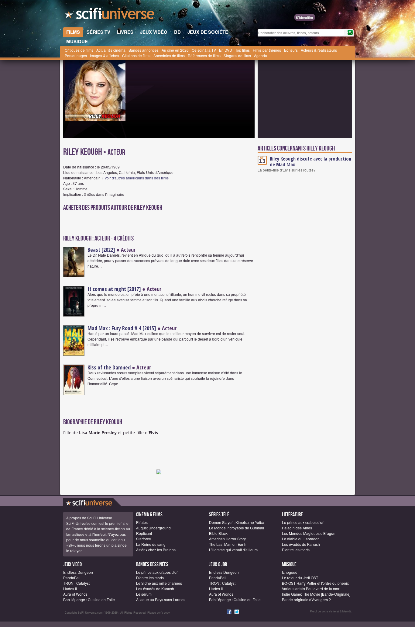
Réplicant (144, 533)
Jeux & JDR (218, 564)
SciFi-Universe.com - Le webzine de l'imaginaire (110, 15)
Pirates (142, 522)
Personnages (76, 55)
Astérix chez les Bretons (156, 549)
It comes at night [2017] (114, 289)
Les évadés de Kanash (301, 544)
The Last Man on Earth (227, 544)
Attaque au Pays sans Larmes (160, 599)
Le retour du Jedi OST (300, 577)
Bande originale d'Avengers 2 (306, 599)
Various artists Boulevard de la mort (311, 588)
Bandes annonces (144, 50)
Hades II (70, 588)
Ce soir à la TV (204, 50)
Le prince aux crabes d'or (303, 522)
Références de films (204, 55)
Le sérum (144, 594)
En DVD (225, 50)
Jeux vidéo (72, 564)
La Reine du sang (151, 544)
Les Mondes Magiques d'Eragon (308, 533)
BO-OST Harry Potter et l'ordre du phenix (315, 583)
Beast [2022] (101, 249)
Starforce (143, 538)
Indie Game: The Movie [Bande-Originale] (316, 594)
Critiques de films (79, 50)
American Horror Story (227, 538)
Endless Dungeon (78, 572)
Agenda (260, 55)
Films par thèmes (267, 50)
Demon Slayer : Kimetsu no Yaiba (236, 522)
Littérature (292, 514)
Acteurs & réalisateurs (319, 50)
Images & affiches (104, 55)
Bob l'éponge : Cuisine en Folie (89, 599)
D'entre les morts (296, 549)
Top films (242, 50)
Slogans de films (237, 55)
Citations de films (136, 55)
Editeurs (291, 50)
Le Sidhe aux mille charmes (159, 583)
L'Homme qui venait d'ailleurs (233, 549)
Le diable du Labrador (300, 538)
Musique (289, 564)
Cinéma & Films (149, 514)
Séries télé (219, 514)
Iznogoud (289, 572)
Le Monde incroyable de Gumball (236, 527)
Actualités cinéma (110, 50)
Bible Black (218, 533)
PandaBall (72, 577)
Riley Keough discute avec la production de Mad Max (310, 161)
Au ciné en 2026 (175, 50)
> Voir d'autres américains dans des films (135, 177)
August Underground (153, 527)
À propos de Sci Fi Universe (89, 517)
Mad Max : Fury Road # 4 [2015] (121, 328)
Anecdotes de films (169, 55)
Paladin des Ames (297, 527)
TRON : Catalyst (76, 583)
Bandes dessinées (152, 564)
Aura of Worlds (75, 594)
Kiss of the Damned (109, 367)
